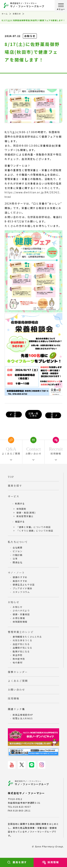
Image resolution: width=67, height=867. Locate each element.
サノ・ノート (16, 572)
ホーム (5, 13)
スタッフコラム (21, 591)
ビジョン (18, 551)
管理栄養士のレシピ (20, 632)
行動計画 (18, 554)
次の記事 (15, 414)
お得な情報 (19, 618)
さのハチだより (21, 610)
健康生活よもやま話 (24, 584)
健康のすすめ (20, 577)
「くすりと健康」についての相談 (34, 530)
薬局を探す (20, 862)
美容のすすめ (20, 580)
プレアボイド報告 (22, 588)
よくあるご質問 (18, 680)
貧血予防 (18, 655)
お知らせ (17, 13)
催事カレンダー (18, 672)
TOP (11, 477)
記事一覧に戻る (33, 414)
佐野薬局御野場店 (24, 136)
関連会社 (18, 562)
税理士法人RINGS (23, 718)
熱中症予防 (19, 658)
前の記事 (52, 415)
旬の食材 (18, 662)
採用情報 (13, 698)
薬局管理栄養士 (25, 516)
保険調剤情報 (20, 621)
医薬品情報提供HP (23, 714)
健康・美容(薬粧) (26, 512)
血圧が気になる (21, 644)
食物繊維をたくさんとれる (27, 636)
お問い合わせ (16, 689)
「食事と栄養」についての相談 (33, 526)
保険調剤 (21, 508)
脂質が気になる (21, 651)
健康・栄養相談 (21, 614)
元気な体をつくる (22, 640)
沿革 (15, 558)
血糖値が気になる (22, 647)
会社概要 (18, 547)
